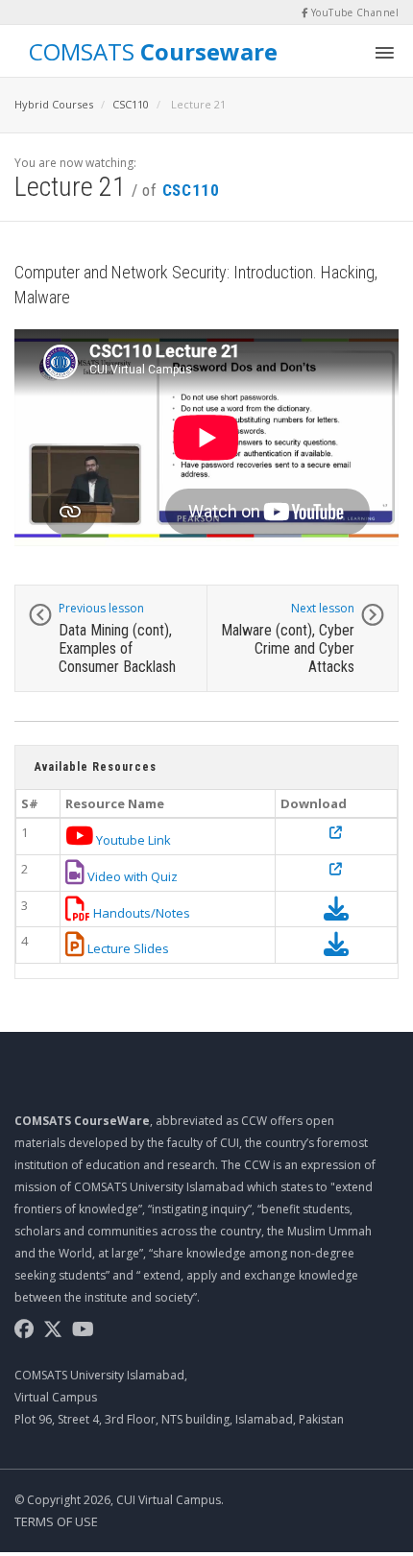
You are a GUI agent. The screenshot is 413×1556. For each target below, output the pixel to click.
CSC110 (130, 104)
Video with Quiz (131, 876)
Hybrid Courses (53, 104)
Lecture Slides (127, 948)
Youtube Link (132, 840)
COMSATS (153, 51)
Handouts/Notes (140, 913)
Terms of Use (56, 1521)
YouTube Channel (353, 12)
